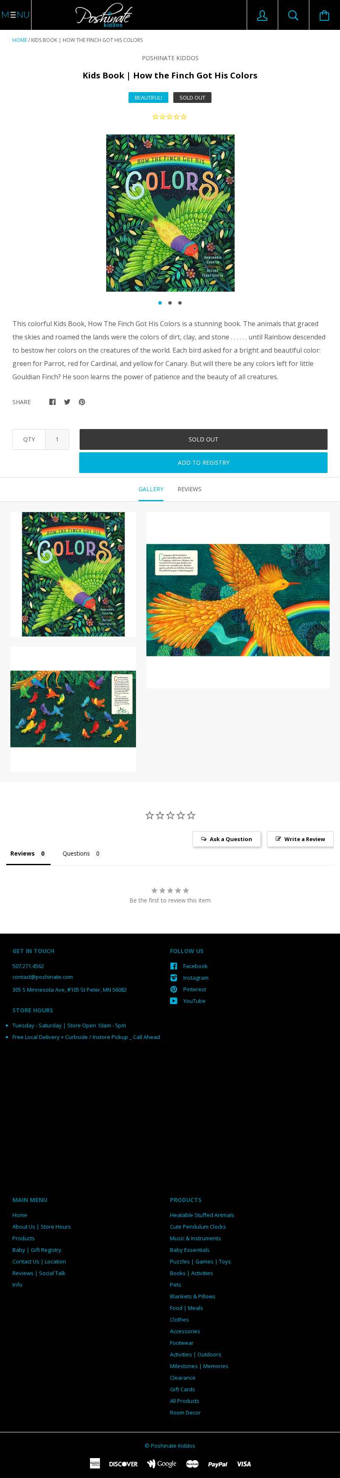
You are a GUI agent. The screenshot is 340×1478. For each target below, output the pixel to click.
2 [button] (170, 303)
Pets (175, 1284)
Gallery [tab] (150, 489)
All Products (184, 1401)
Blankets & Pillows (193, 1296)
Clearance (183, 1377)
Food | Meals (186, 1308)
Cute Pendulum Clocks (198, 1226)
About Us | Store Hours (41, 1226)
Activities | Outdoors (195, 1354)
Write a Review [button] (304, 839)
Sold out (204, 439)
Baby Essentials (190, 1250)
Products (23, 1238)
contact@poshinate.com (42, 976)
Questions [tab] (76, 853)
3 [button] (180, 303)
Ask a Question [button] (231, 839)
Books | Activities (191, 1273)
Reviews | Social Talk (39, 1273)
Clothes (179, 1319)
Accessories (185, 1331)
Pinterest (194, 989)
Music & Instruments (195, 1238)
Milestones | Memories (199, 1366)
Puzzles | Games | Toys (200, 1261)
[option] (170, 213)
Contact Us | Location (39, 1261)
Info (17, 1284)
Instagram (196, 977)
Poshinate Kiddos (170, 58)
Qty (29, 439)
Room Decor (185, 1412)
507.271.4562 (28, 966)
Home (19, 40)
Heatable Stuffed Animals (202, 1215)
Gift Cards (182, 1389)
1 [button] (160, 303)
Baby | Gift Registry (36, 1250)
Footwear (182, 1342)
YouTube (194, 1001)
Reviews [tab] (189, 489)
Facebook (195, 966)
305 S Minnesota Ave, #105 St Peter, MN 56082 (69, 989)
